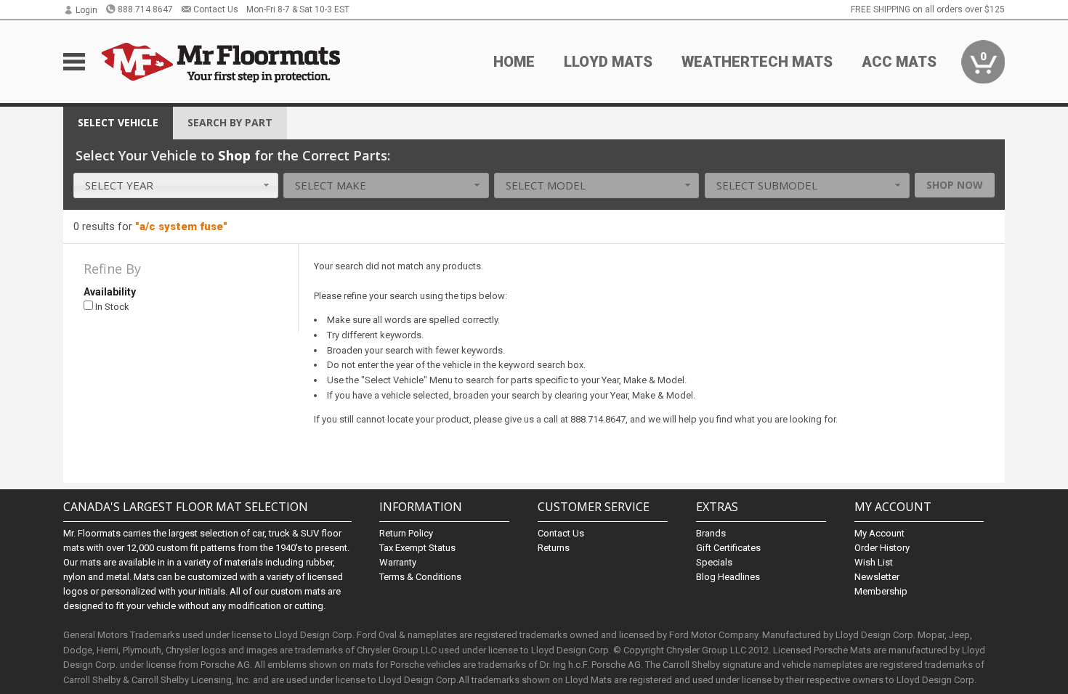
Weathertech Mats (757, 61)
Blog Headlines (728, 576)
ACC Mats (899, 61)
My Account (879, 533)
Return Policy (406, 533)
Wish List (873, 562)
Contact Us (215, 9)
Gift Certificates (728, 547)
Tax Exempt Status (417, 547)
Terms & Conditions (420, 576)
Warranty (397, 562)
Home (514, 61)
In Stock (111, 306)
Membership (880, 591)
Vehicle (118, 122)
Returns (554, 547)
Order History (882, 547)
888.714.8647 (145, 9)
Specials (714, 562)
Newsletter (876, 576)
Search (229, 122)
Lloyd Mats (608, 61)
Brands (711, 533)
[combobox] (175, 185)
